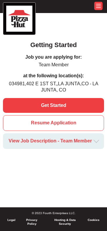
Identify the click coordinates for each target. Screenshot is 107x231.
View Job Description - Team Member (50, 140)
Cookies (94, 220)
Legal (11, 220)
